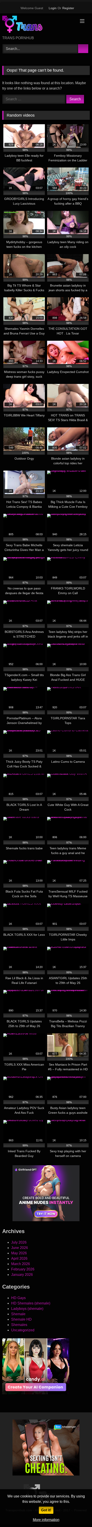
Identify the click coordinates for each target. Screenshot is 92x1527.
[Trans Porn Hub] (37, 25)
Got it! (46, 1510)
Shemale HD (21, 1319)
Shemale (18, 1314)
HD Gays (18, 1298)
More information (46, 1520)
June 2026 (19, 1248)
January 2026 (22, 1274)
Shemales (19, 1325)
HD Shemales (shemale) (30, 1303)
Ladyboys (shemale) (27, 1309)
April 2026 (19, 1258)
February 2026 (22, 1269)
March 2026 (20, 1264)
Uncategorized (22, 1330)
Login (52, 8)
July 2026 (19, 1242)
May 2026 (19, 1253)
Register (68, 8)
